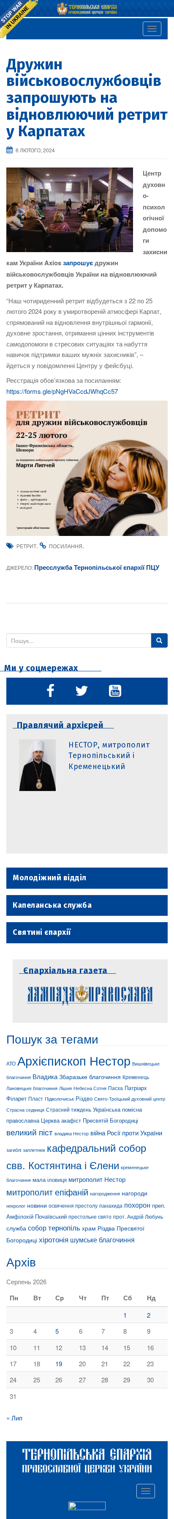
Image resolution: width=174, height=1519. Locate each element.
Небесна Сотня (89, 1088)
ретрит (26, 545)
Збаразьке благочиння (90, 1076)
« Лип (14, 1417)
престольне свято (89, 1216)
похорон (137, 1205)
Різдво (84, 1098)
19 (58, 1363)
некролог (15, 1205)
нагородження (105, 1193)
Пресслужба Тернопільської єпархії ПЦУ (96, 567)
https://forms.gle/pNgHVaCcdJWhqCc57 (62, 391)
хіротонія (53, 1239)
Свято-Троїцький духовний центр (129, 1098)
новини (37, 1205)
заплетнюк (34, 1149)
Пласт (35, 1098)
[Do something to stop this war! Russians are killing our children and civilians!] (19, 19)
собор (37, 1227)
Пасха (115, 1088)
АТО (11, 1063)
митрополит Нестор (96, 1179)
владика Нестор (71, 1133)
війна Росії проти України (126, 1132)
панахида (110, 1205)
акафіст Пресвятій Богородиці (99, 1120)
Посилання (65, 545)
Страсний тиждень (68, 1109)
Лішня (65, 1088)
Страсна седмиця (25, 1109)
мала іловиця (50, 1180)
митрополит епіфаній (47, 1192)
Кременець (135, 1076)
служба (16, 1228)
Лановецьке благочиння (31, 1088)
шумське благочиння (102, 1239)
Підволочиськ (59, 1098)
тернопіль (64, 1227)
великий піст (29, 1131)
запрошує (78, 262)
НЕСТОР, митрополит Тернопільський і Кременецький (109, 755)
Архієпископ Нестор (73, 1060)
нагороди (134, 1193)
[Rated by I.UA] (87, 1507)
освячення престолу (73, 1205)
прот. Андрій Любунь (138, 1216)
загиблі (13, 1149)
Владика (45, 1076)
